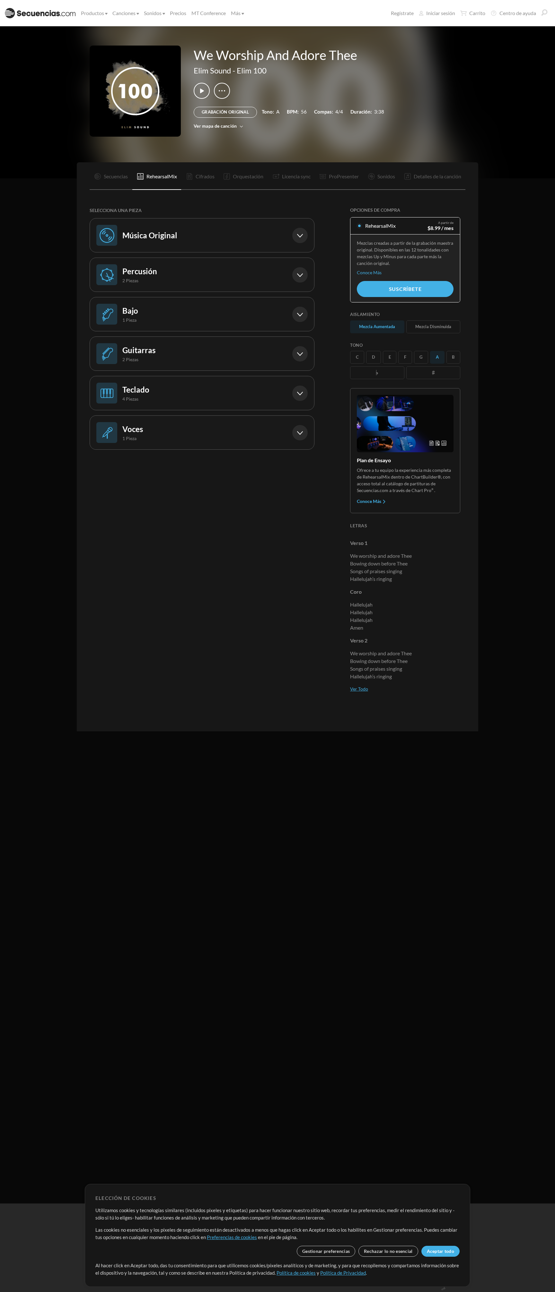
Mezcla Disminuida (433, 326)
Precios (178, 13)
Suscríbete (405, 289)
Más (236, 13)
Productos (92, 13)
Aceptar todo (440, 1251)
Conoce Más (369, 272)
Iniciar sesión (440, 13)
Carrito (477, 13)
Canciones (124, 13)
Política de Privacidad (343, 1273)
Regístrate (402, 13)
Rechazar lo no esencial (388, 1251)
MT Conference (208, 13)
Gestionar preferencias (326, 1251)
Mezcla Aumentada (377, 326)
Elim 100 (252, 70)
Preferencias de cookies (232, 1237)
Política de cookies (296, 1273)
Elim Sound (212, 70)
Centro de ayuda (517, 13)
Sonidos (153, 13)
